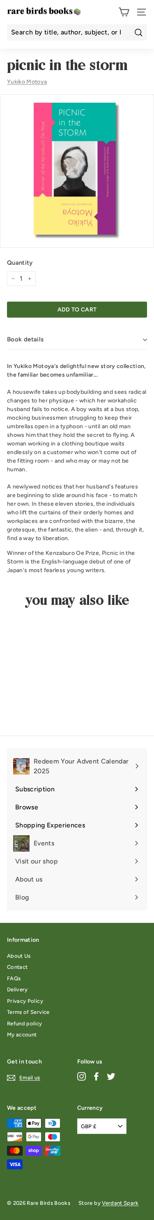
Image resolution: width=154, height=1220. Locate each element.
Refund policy (24, 1023)
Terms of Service (28, 1012)
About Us (19, 956)
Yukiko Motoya (27, 81)
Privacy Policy (25, 1001)
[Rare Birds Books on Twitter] (111, 1076)
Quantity (20, 262)
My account (22, 1034)
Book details (25, 339)
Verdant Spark (120, 1203)
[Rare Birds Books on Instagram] (81, 1076)
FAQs (14, 978)
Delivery (17, 989)
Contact (17, 967)
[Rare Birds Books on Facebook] (96, 1076)
